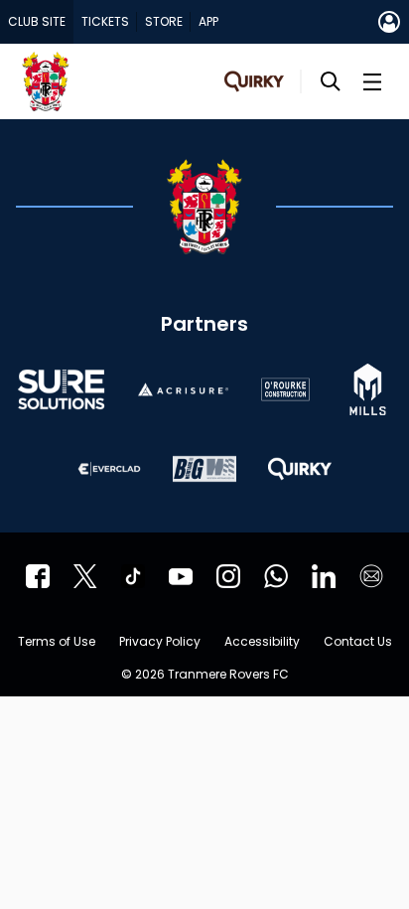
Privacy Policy (160, 643)
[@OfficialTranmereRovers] (181, 576)
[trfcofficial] (38, 576)
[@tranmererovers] (133, 576)
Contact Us (358, 643)
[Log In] (389, 22)
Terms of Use (56, 643)
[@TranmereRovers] (85, 576)
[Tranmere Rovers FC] (276, 576)
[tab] (36, 22)
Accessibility (262, 643)
